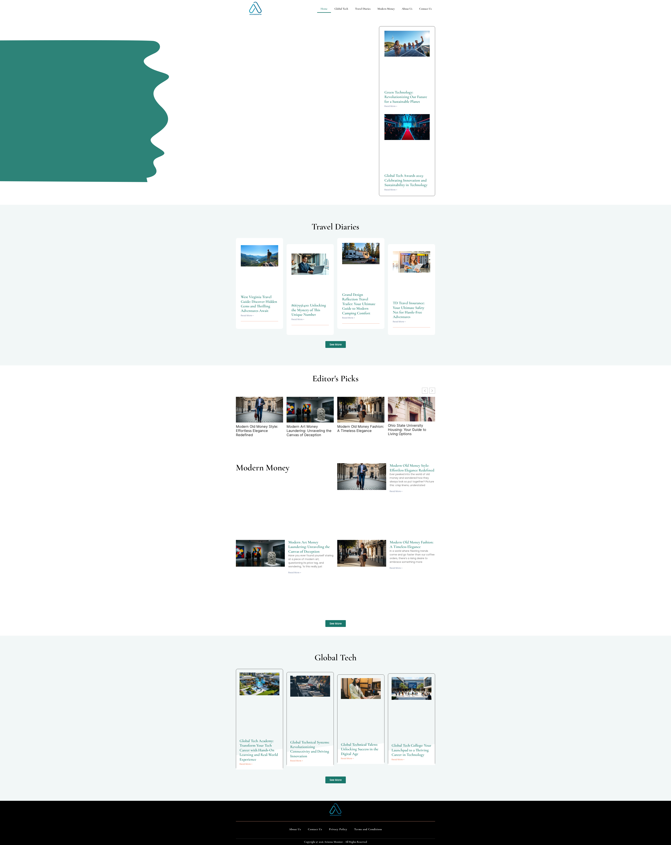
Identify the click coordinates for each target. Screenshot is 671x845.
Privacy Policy (338, 829)
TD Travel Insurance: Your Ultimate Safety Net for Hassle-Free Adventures (408, 310)
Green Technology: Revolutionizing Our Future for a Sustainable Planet (405, 97)
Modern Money (386, 8)
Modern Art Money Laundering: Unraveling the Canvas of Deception (309, 430)
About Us (407, 8)
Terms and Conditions (368, 829)
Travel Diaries (362, 8)
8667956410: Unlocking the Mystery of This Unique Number (308, 310)
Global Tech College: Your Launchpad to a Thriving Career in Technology (411, 750)
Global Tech (341, 8)
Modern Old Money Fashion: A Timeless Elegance (360, 428)
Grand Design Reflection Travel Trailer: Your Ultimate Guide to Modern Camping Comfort (358, 303)
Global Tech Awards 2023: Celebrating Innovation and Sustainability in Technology (405, 180)
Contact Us (425, 8)
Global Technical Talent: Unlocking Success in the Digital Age (359, 749)
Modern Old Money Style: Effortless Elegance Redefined (257, 430)
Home (324, 8)
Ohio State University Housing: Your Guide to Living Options (407, 429)
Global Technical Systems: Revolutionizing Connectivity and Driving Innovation (309, 749)
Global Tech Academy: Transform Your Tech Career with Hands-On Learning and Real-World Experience (259, 750)
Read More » (390, 106)
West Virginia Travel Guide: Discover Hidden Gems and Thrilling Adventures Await (259, 304)
